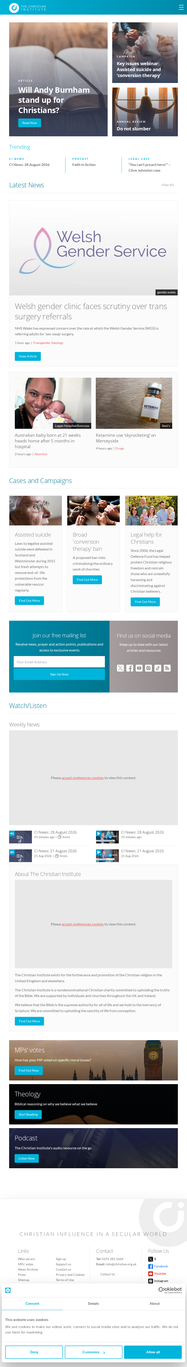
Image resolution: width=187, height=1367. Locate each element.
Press (22, 1275)
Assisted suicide (33, 534)
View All (168, 185)
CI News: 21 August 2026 (55, 850)
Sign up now (59, 674)
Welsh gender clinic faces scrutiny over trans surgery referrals (91, 311)
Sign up (61, 1259)
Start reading (28, 1114)
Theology (27, 1093)
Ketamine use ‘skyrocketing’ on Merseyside (126, 438)
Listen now (27, 1158)
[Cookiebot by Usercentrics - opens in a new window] (162, 1290)
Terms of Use (65, 1280)
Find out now (29, 1070)
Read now (29, 123)
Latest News (26, 184)
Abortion (40, 454)
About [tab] (155, 1303)
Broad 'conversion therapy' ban (87, 541)
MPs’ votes (30, 1049)
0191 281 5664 (112, 1259)
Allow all (153, 1352)
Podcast (26, 1137)
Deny (34, 1352)
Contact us (63, 1269)
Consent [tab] (32, 1303)
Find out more (29, 600)
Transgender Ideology (48, 343)
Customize (90, 1352)
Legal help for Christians (146, 538)
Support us (63, 1264)
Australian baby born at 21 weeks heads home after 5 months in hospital (48, 441)
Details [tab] (93, 1303)
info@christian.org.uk (121, 1264)
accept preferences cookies (83, 777)
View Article (28, 356)
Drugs (119, 448)
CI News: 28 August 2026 (55, 832)
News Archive (28, 1269)
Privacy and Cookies (70, 1275)
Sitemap (23, 1280)
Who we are (26, 1259)
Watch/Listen (28, 705)
